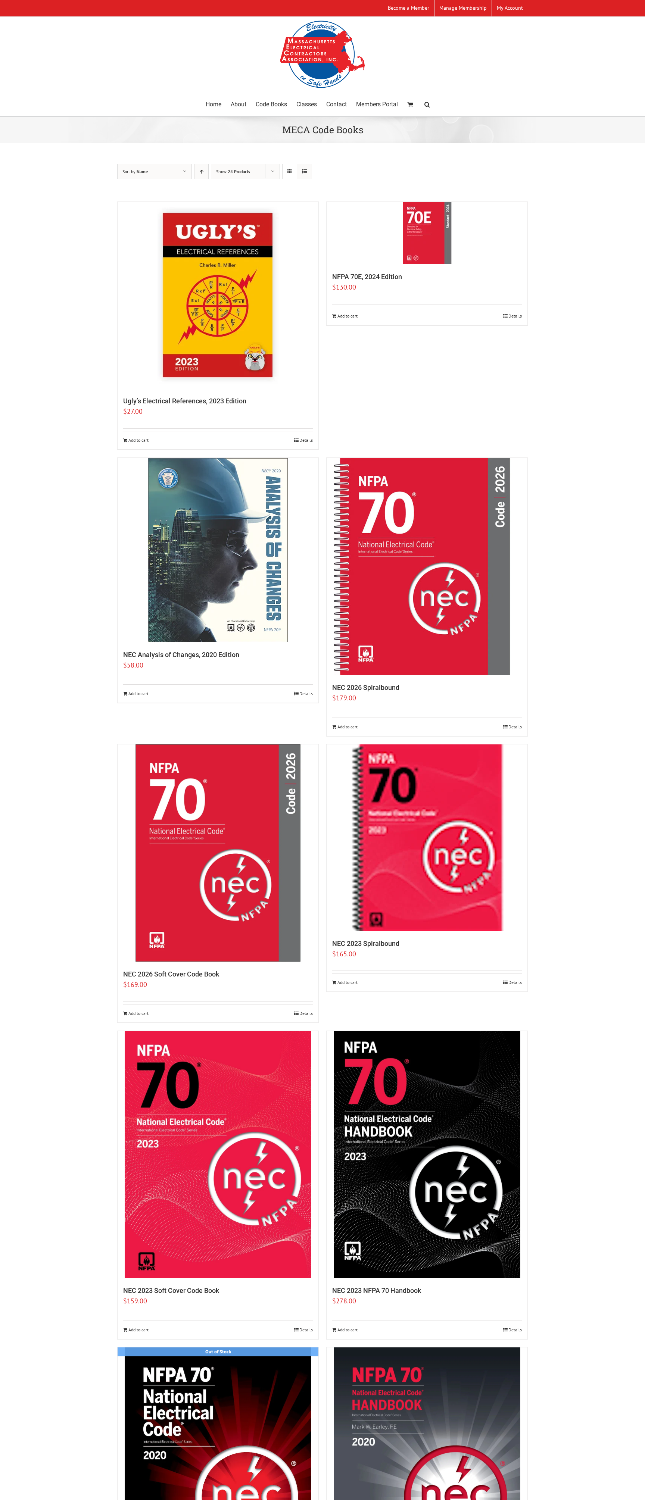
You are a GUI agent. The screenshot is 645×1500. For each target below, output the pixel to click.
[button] (427, 104)
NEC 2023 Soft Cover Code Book (171, 1290)
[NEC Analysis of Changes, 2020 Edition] (218, 550)
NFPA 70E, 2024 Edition (367, 277)
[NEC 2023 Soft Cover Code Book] (218, 1154)
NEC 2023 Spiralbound (365, 943)
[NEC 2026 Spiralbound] (427, 566)
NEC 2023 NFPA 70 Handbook (376, 1290)
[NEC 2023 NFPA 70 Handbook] (427, 1154)
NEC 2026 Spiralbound (365, 687)
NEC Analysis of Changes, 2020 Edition (181, 655)
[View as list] (304, 171)
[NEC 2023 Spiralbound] (427, 837)
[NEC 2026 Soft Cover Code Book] (218, 853)
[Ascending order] (201, 171)
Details (306, 440)
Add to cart (138, 440)
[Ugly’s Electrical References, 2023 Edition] (218, 295)
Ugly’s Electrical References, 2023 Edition (184, 401)
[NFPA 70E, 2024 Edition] (427, 233)
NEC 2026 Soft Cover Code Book (171, 974)
